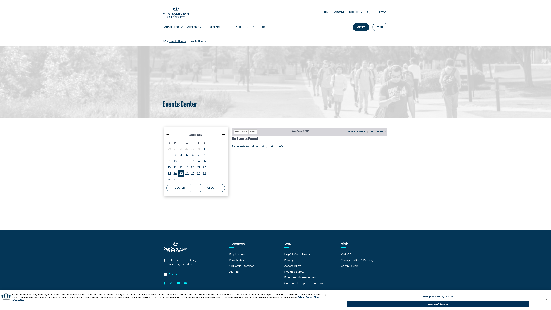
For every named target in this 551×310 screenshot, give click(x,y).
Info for (354, 12)
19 (187, 167)
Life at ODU (237, 27)
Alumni (339, 12)
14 (198, 161)
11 (181, 161)
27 (192, 173)
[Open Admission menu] (204, 27)
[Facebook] (164, 283)
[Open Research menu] (225, 27)
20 (193, 167)
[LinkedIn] (185, 283)
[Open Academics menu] (181, 27)
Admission (194, 27)
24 (175, 173)
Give (327, 12)
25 (181, 173)
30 (169, 179)
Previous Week (355, 131)
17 (175, 167)
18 (181, 167)
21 (198, 167)
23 (169, 173)
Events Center (177, 41)
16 (169, 167)
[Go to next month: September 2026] (223, 134)
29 (204, 173)
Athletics (259, 27)
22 (204, 167)
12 (187, 161)
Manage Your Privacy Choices (438, 297)
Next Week (377, 131)
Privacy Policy (305, 297)
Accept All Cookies (438, 304)
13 (192, 161)
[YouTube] (178, 283)
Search (180, 188)
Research (216, 27)
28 (198, 173)
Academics (171, 27)
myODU (383, 12)
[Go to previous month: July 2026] (167, 134)
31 (175, 179)
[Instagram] (171, 283)
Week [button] (244, 131)
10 (175, 161)
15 (204, 161)
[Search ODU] (368, 12)
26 (187, 173)
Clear (211, 188)
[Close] (546, 300)
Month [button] (252, 131)
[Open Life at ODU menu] (247, 27)
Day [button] (237, 131)
